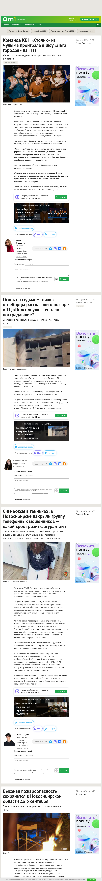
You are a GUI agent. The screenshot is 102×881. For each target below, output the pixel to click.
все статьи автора (21, 256)
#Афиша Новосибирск (11, 62)
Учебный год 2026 (39, 31)
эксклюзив (80, 306)
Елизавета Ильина (84, 302)
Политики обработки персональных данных (25, 279)
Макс (39, 234)
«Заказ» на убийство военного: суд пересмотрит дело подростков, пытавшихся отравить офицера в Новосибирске (27, 713)
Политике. (83, 879)
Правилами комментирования (40, 281)
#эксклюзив (7, 327)
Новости (6, 25)
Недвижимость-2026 (86, 31)
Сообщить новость (25, 228)
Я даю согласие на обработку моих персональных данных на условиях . (33, 278)
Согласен (91, 880)
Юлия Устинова (82, 794)
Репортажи (16, 25)
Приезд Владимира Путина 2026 (62, 31)
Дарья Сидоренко (83, 43)
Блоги (39, 25)
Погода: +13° (73, 19)
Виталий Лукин (82, 514)
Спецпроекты (29, 25)
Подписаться (61, 197)
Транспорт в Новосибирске (18, 31)
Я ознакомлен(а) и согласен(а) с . (31, 281)
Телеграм (51, 234)
